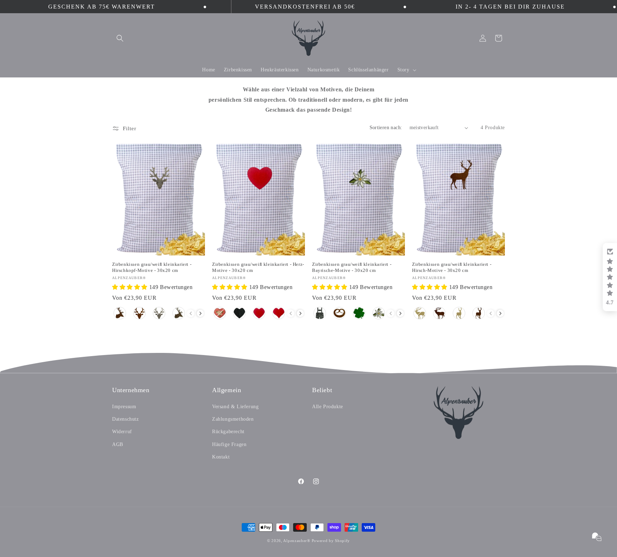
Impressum (124, 406)
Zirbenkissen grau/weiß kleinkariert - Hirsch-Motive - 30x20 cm (451, 267)
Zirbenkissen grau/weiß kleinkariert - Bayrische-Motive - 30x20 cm (351, 267)
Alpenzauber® (296, 540)
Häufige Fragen (229, 444)
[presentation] (200, 313)
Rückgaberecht (228, 431)
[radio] (119, 313)
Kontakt (221, 457)
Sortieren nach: (386, 127)
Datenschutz (125, 419)
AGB (117, 444)
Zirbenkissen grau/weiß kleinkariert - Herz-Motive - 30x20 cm (258, 267)
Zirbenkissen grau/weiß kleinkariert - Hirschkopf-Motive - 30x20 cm (151, 267)
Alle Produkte (327, 406)
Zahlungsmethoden (233, 419)
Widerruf (122, 431)
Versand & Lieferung (235, 406)
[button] (120, 38)
